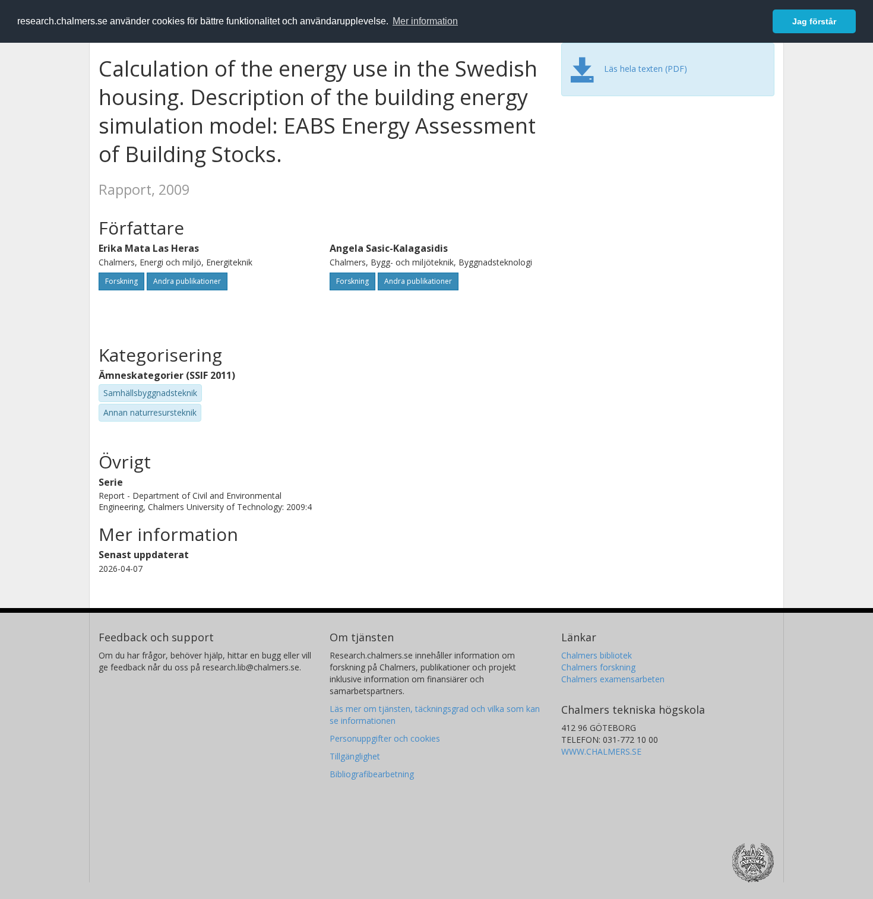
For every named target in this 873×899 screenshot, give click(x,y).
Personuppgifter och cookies (385, 738)
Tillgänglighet (355, 756)
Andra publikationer (187, 281)
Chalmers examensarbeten (613, 679)
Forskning (121, 281)
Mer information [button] (425, 21)
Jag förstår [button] (814, 21)
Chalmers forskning (598, 667)
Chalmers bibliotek (596, 655)
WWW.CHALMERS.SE (601, 751)
